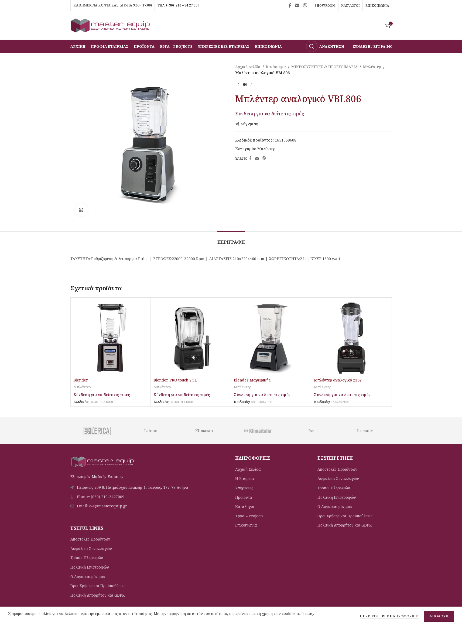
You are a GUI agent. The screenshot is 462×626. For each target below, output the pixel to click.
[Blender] (110, 337)
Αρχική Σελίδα (248, 469)
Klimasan (204, 430)
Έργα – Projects (249, 515)
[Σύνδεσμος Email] (297, 5)
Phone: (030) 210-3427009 (100, 496)
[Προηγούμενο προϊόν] (238, 84)
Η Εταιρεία (244, 478)
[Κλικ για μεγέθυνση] (81, 209)
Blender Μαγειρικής (252, 380)
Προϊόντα (243, 497)
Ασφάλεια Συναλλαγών (91, 548)
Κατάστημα (276, 66)
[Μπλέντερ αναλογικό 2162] (351, 337)
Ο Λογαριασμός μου (87, 576)
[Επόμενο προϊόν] (251, 84)
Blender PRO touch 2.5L (175, 380)
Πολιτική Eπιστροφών (89, 567)
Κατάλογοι (244, 506)
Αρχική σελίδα (248, 66)
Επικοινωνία (246, 525)
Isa (311, 430)
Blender (80, 380)
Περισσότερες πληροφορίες (389, 616)
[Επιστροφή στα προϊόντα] (245, 84)
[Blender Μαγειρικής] (271, 337)
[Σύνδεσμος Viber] (305, 5)
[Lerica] (97, 430)
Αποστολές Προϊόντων (90, 539)
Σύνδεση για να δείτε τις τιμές (269, 113)
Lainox (150, 430)
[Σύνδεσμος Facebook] (290, 5)
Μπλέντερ (372, 66)
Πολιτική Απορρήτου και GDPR (97, 595)
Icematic (365, 430)
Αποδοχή (439, 616)
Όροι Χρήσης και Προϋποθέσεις (97, 585)
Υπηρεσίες (244, 487)
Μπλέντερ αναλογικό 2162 (338, 380)
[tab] (231, 239)
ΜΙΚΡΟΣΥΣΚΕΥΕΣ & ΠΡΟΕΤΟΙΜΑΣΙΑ (324, 66)
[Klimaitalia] (258, 430)
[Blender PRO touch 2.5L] (190, 337)
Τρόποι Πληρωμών (86, 557)
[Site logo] (110, 24)
